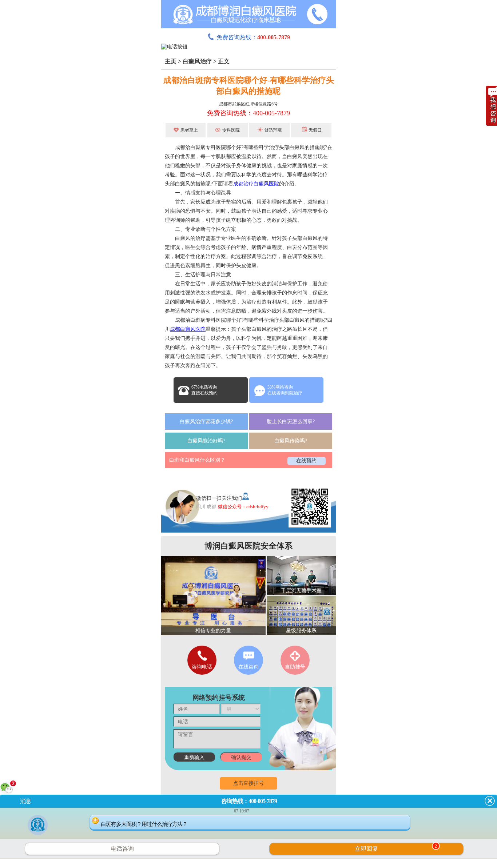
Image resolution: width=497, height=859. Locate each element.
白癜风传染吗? (290, 440)
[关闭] (489, 800)
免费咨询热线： (253, 37)
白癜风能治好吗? (206, 440)
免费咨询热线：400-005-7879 (248, 113)
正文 (224, 61)
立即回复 (396, 848)
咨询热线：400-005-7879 (249, 801)
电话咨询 (122, 849)
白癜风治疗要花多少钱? (206, 421)
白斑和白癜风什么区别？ (197, 460)
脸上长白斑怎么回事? (291, 421)
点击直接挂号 (248, 783)
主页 (170, 61)
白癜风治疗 (197, 61)
